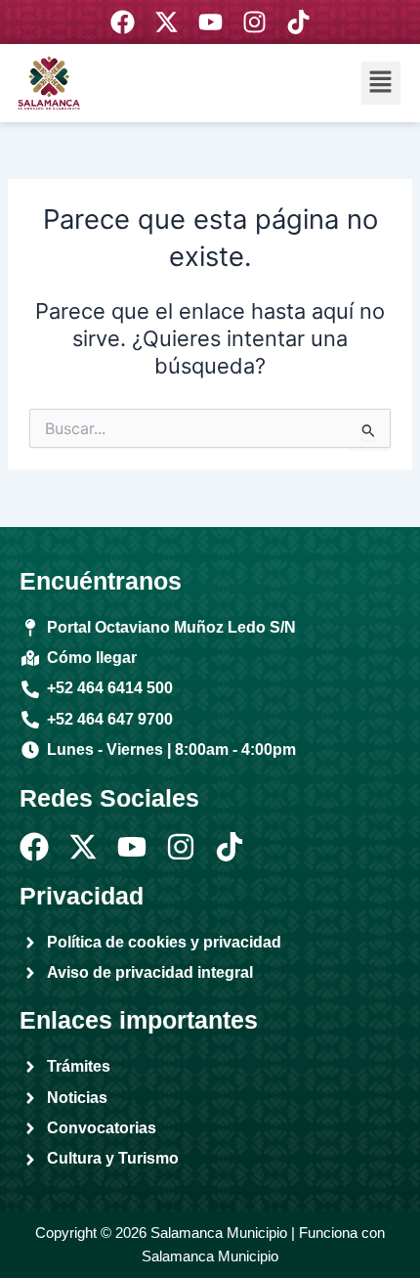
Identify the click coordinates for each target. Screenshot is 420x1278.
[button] (380, 83)
